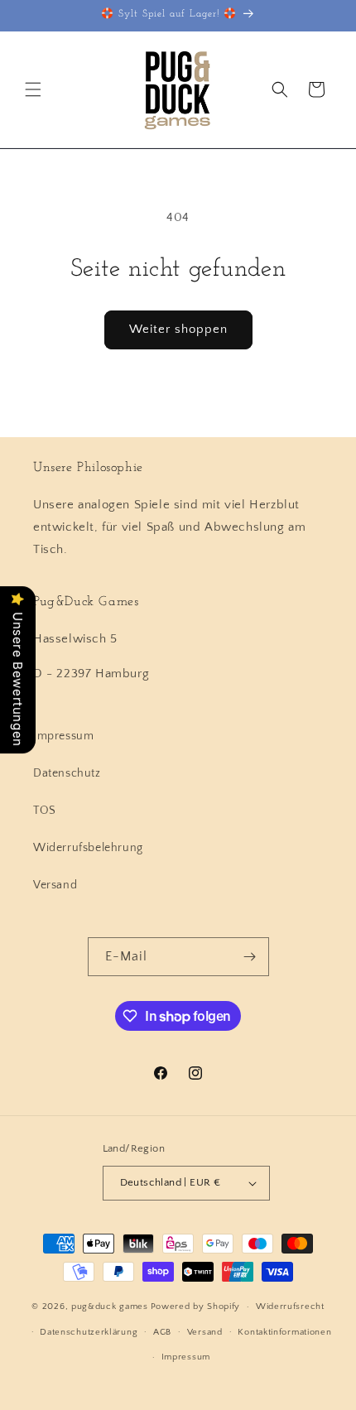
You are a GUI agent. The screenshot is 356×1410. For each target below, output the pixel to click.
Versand (55, 885)
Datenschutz (67, 773)
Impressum (63, 736)
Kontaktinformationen (284, 1332)
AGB (162, 1332)
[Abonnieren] (250, 956)
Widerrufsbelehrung (88, 847)
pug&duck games (109, 1306)
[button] (33, 89)
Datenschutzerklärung (88, 1332)
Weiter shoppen (178, 329)
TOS (44, 810)
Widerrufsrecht (290, 1306)
